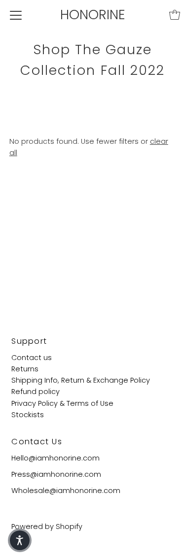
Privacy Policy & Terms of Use (62, 403)
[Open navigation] (15, 14)
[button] (20, 540)
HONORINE (92, 14)
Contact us (31, 357)
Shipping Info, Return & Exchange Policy (80, 380)
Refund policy (35, 391)
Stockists (27, 415)
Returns (24, 369)
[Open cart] (174, 15)
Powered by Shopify (46, 526)
